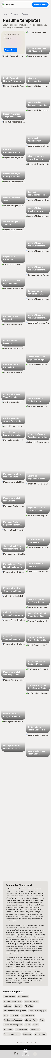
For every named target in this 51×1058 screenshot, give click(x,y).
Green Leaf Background (13, 1025)
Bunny (35, 1025)
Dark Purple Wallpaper (37, 1011)
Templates (14, 14)
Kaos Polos (8, 1029)
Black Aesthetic (40, 1034)
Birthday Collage (28, 1015)
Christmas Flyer (31, 1020)
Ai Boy (27, 1025)
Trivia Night (29, 1006)
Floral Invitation (9, 997)
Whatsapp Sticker (31, 1001)
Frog (6, 1015)
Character (14, 1015)
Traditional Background (12, 1001)
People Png (35, 1029)
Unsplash (18, 1006)
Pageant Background (12, 1034)
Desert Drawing (21, 1029)
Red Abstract (23, 997)
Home (5, 14)
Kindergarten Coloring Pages (15, 1011)
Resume (25, 14)
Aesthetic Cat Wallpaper (13, 1020)
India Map (7, 1006)
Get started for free (40, 5)
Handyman (27, 1034)
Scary (42, 1020)
